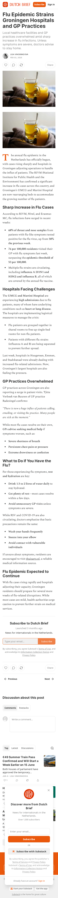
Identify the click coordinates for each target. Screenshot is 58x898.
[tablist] (16, 708)
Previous (12, 679)
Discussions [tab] (27, 748)
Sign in (51, 4)
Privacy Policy (38, 862)
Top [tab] (6, 748)
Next (47, 679)
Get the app (42, 888)
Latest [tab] (14, 748)
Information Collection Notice (28, 868)
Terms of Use (25, 865)
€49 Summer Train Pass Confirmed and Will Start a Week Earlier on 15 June (21, 761)
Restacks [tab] (24, 707)
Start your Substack (22, 888)
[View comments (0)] (13, 65)
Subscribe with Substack (31, 851)
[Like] (6, 65)
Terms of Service (20, 862)
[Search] (52, 748)
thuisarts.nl (33, 559)
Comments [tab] (10, 707)
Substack (16, 894)
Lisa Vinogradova (19, 54)
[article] (29, 768)
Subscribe (39, 4)
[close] (48, 790)
